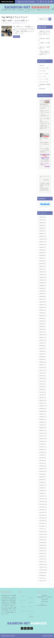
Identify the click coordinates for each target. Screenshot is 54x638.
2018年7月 (42, 479)
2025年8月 (42, 250)
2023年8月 (42, 312)
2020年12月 (42, 400)
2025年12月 (42, 239)
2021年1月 (42, 397)
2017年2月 (42, 526)
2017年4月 (42, 520)
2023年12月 (42, 302)
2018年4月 (42, 487)
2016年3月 (42, 556)
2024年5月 (42, 288)
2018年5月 (42, 485)
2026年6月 (42, 222)
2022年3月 (42, 359)
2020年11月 (42, 403)
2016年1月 (42, 561)
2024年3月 (42, 293)
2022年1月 (42, 364)
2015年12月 (42, 564)
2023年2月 (42, 329)
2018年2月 (42, 493)
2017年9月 (42, 507)
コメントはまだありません (14, 22)
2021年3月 (42, 392)
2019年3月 (42, 457)
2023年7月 (42, 315)
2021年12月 (42, 367)
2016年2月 (42, 559)
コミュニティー (23, 612)
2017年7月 (42, 512)
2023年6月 (42, 318)
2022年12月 (42, 334)
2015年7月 (42, 578)
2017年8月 (42, 509)
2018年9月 (42, 474)
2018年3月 (42, 490)
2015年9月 (42, 572)
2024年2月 (42, 296)
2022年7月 (42, 348)
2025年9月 (42, 247)
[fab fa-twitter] (40, 1)
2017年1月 (42, 528)
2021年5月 (42, 386)
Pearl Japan (50, 635)
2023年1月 (42, 332)
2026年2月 (42, 233)
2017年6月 (42, 515)
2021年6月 (42, 384)
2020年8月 (42, 411)
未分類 (41, 88)
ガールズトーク (43, 68)
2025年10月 (42, 244)
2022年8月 (42, 345)
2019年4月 (42, 455)
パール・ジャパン (23, 601)
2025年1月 (42, 269)
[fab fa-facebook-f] (38, 1)
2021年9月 (42, 375)
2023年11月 (42, 304)
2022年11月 (42, 337)
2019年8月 (42, 444)
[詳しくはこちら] (45, 100)
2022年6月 (42, 351)
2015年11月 (42, 567)
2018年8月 (42, 477)
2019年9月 (42, 441)
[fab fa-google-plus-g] (43, 1)
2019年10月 (42, 438)
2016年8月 (42, 542)
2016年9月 (42, 539)
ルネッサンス (24, 22)
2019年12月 (42, 433)
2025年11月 (42, 241)
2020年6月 (42, 416)
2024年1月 (42, 299)
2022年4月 (42, 356)
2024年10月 (42, 277)
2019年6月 (42, 449)
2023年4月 (42, 323)
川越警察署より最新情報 (45, 84)
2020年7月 (42, 414)
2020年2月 (42, 427)
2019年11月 (42, 436)
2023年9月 (42, 310)
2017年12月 (42, 498)
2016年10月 (42, 537)
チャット (42, 76)
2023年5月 (42, 321)
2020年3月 (42, 425)
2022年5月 (42, 353)
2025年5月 (42, 258)
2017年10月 (42, 504)
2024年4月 (42, 291)
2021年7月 (42, 381)
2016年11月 (42, 534)
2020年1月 (42, 430)
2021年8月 (42, 378)
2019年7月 (42, 446)
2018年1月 (42, 496)
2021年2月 (42, 394)
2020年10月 (42, 405)
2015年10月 (42, 569)
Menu (52, 9)
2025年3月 (42, 263)
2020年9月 (42, 408)
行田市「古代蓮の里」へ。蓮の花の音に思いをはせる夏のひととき (44, 53)
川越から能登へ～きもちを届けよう (15, 21)
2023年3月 (42, 326)
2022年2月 (42, 362)
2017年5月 (42, 518)
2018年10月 (42, 471)
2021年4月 (42, 389)
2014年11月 (42, 580)
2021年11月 (42, 370)
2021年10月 (42, 373)
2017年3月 (42, 523)
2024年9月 (42, 280)
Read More (16, 36)
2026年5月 (42, 225)
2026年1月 (42, 236)
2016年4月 (42, 553)
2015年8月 (42, 575)
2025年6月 (42, 255)
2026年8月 (42, 217)
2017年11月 (42, 501)
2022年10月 (42, 340)
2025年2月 (42, 266)
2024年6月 (42, 285)
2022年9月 (42, 343)
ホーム (22, 596)
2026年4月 (42, 228)
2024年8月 (42, 282)
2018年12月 (42, 466)
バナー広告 (22, 606)
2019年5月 (42, 452)
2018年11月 (42, 468)
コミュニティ (43, 73)
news (41, 65)
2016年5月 (42, 550)
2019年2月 (42, 460)
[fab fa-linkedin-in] (46, 1)
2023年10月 (42, 307)
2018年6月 (42, 482)
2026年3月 (42, 230)
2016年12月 (42, 531)
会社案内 (31, 616)
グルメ (41, 70)
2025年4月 (42, 261)
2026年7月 (42, 219)
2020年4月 (42, 422)
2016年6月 (42, 548)
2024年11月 (42, 274)
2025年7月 (42, 252)
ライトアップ (43, 79)
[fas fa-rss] (48, 1)
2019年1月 (42, 463)
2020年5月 (42, 419)
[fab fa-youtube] (51, 1)
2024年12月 (42, 271)
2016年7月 (42, 545)
